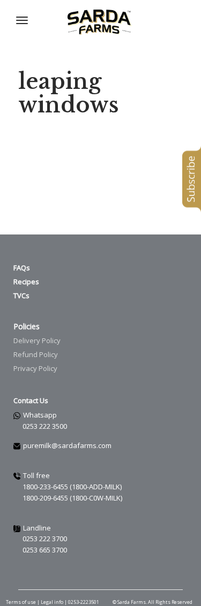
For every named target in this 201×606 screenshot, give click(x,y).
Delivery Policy (37, 340)
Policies (26, 326)
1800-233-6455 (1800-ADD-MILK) (72, 486)
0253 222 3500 (45, 426)
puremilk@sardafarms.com (67, 445)
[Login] (162, 21)
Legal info (52, 602)
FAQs (21, 267)
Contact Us (30, 400)
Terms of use (21, 602)
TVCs (21, 295)
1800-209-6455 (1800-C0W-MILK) (72, 498)
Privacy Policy (35, 368)
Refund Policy (35, 354)
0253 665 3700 (45, 550)
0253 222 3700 (45, 538)
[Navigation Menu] (22, 20)
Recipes (26, 281)
